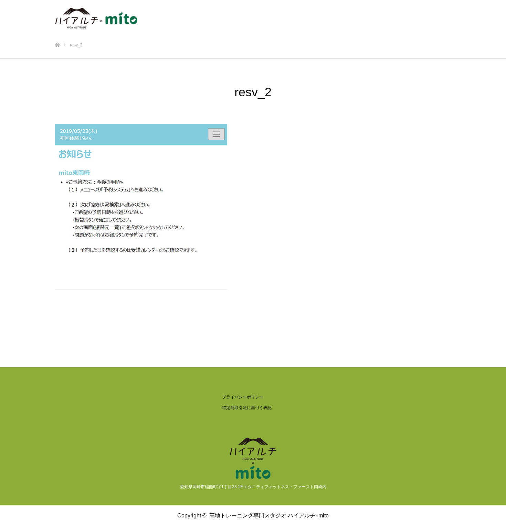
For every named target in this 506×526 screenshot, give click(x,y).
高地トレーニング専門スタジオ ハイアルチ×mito (269, 515)
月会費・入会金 (378, 15)
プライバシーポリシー (242, 397)
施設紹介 (254, 15)
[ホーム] (57, 33)
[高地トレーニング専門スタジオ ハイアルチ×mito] (96, 15)
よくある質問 (427, 15)
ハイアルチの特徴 (207, 15)
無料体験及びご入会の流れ (312, 15)
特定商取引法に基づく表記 (247, 407)
